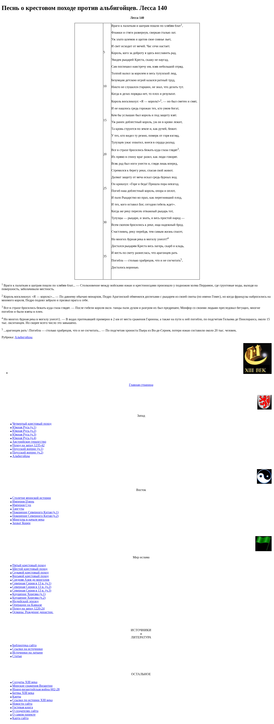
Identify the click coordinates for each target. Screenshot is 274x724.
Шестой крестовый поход (29, 569)
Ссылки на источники (27, 649)
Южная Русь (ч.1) (24, 427)
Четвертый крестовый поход (31, 423)
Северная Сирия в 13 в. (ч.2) (31, 587)
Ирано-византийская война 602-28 (36, 689)
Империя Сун (21, 505)
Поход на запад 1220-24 (28, 608)
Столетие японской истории (31, 498)
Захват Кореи (21, 523)
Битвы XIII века (23, 693)
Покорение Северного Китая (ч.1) (35, 512)
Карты (16, 696)
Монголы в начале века (28, 519)
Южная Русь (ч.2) (24, 431)
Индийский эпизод (25, 601)
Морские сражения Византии (32, 685)
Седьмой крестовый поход (30, 572)
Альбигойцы (23, 337)
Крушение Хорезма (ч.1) (29, 594)
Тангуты (18, 508)
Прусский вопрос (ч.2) (27, 452)
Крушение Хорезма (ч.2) (29, 597)
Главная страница (141, 385)
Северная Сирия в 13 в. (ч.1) (31, 583)
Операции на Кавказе (27, 605)
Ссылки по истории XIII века (32, 700)
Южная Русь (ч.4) (24, 438)
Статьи (17, 656)
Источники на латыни (27, 652)
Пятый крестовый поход (29, 565)
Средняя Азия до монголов (30, 579)
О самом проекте (24, 714)
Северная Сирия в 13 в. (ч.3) (31, 590)
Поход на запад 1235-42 (28, 445)
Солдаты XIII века (24, 682)
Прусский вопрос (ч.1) (27, 449)
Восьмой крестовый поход (30, 576)
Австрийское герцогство (29, 441)
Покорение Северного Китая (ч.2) (35, 516)
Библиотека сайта (24, 645)
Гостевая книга (22, 707)
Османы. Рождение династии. (32, 612)
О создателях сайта (25, 711)
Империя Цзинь (23, 501)
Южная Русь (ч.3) (24, 434)
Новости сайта (22, 703)
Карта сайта (20, 718)
